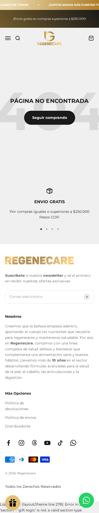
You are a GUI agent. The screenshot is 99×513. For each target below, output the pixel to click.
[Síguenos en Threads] (34, 442)
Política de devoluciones (16, 406)
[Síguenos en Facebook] (8, 442)
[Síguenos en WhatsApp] (73, 442)
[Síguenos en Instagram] (21, 442)
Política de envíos (20, 417)
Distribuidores (17, 426)
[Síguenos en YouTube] (47, 442)
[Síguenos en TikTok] (60, 442)
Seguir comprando (49, 117)
